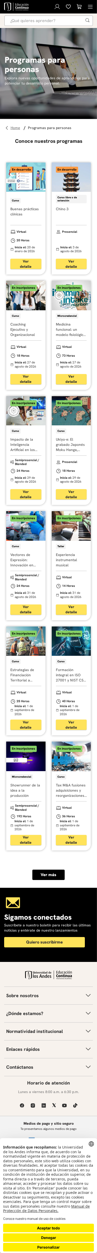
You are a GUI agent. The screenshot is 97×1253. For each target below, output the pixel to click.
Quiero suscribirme (44, 942)
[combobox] (49, 21)
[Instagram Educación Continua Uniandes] (33, 1105)
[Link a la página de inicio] (16, 128)
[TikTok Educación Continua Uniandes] (75, 1105)
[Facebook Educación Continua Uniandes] (22, 1105)
